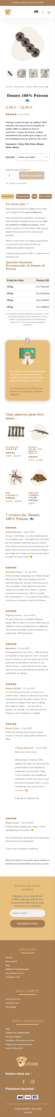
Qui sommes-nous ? (15, 973)
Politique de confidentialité (18, 1032)
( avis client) (23, 114)
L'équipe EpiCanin (24, 748)
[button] (16, 183)
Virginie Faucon (13, 615)
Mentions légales (13, 1036)
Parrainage (11, 1007)
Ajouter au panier (32, 175)
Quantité (10, 157)
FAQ (34, 196)
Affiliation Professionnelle (17, 969)
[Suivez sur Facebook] (23, 1082)
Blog (8, 965)
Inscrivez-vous (12, 1003)
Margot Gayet (12, 823)
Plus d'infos (45, 196)
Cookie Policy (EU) (14, 1048)
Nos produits (11, 961)
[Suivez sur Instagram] (33, 1082)
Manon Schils (12, 728)
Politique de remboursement (19, 1044)
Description (7, 196)
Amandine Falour (14, 572)
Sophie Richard (13, 532)
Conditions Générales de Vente (20, 1040)
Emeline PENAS (13, 688)
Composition (22, 196)
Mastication (19, 87)
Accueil (9, 87)
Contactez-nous (13, 977)
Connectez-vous (13, 999)
